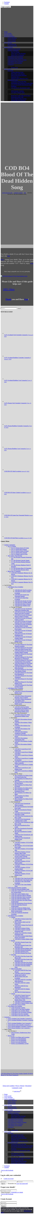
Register (3, 1206)
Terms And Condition (9, 1085)
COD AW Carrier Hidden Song (20, 894)
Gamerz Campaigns (13, 50)
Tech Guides (7, 69)
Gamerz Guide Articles (14, 49)
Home (6, 31)
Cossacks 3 (11, 64)
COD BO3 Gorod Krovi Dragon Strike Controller (24, 762)
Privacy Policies (20, 1085)
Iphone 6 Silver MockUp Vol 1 (19, 78)
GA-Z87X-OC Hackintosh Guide (20, 88)
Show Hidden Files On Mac (19, 98)
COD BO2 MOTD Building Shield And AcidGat (22, 974)
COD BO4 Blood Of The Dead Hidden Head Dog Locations (23, 664)
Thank (8, 299)
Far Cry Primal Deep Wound (19, 552)
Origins (13, 917)
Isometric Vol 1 (15, 77)
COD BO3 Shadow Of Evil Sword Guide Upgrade (22, 855)
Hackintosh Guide (13, 80)
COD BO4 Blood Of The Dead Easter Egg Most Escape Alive (23, 648)
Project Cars (14, 67)
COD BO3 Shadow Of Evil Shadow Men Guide (22, 852)
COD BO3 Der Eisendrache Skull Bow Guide (22, 813)
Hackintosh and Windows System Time (22, 83)
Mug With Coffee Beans (18, 74)
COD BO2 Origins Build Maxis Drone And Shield (23, 936)
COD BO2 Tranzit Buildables (23, 1001)
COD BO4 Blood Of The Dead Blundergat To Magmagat (23, 657)
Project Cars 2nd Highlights (18, 1042)
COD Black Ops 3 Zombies (15, 58)
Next (2, 259)
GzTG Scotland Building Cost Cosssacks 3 (19, 1023)
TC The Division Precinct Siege (20, 569)
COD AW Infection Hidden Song (20, 898)
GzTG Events (8, 42)
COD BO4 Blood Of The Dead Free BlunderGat (23, 673)
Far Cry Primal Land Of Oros (19, 554)
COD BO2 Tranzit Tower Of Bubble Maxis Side (23, 999)
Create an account (9, 1178)
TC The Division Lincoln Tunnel (20, 560)
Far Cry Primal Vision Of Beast (20, 551)
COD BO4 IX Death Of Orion (23, 601)
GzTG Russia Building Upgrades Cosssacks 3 (20, 1026)
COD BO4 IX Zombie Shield (23, 602)
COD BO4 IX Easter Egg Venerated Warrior (22, 595)
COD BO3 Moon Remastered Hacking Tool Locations (23, 696)
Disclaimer (28, 1085)
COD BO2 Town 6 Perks (18, 1004)
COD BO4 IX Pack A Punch (23, 604)
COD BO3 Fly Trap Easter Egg (23, 880)
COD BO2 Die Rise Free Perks (23, 962)
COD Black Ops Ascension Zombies (21, 1012)
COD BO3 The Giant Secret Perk (24, 878)
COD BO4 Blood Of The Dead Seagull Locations (23, 645)
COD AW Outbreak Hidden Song (20, 908)
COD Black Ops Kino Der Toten (20, 1015)
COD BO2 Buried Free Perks (23, 953)
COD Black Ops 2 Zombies (15, 61)
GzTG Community (9, 36)
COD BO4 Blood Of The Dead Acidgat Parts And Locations (23, 660)
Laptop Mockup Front (17, 72)
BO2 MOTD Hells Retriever (23, 992)
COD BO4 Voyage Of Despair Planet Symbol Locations (23, 615)
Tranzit (13, 993)
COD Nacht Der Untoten (18, 1007)
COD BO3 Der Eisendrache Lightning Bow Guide (22, 819)
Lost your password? (22, 1183)
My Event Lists (12, 44)
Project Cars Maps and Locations (20, 1037)
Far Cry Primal (15, 52)
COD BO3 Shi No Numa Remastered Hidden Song (22, 710)
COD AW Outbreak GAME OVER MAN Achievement (21, 910)
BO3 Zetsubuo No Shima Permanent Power (22, 790)
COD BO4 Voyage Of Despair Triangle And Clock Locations (23, 621)
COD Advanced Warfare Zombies (17, 60)
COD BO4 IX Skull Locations (23, 590)
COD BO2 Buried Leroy (22, 951)
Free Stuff (10, 70)
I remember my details (17, 1192)
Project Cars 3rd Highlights (18, 1040)
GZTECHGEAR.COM (7, 193)
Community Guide (17, 1088)
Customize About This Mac (18, 81)
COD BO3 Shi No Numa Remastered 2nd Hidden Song (23, 707)
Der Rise (13, 954)
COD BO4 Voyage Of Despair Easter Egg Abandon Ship (23, 609)
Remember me (12, 1183)
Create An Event (12, 45)
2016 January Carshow (17, 91)
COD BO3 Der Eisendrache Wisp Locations (22, 804)
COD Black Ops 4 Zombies (15, 56)
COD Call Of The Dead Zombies (20, 1009)
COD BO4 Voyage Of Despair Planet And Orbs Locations (23, 612)
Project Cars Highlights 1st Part (19, 1043)
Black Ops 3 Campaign (17, 55)
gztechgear (17, 1091)
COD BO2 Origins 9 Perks (22, 928)
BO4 (25, 193)
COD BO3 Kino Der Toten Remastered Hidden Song (22, 715)
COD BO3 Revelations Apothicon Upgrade (21, 732)
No (26, 1211)
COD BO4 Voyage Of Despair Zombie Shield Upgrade (23, 625)
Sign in (3, 1183)
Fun (26, 299)
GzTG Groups (12, 39)
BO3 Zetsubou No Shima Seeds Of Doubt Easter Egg (23, 776)
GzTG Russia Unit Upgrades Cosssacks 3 (19, 1025)
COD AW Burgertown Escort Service (21, 903)
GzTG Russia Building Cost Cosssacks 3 (19, 1028)
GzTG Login (7, 33)
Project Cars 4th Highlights (18, 1039)
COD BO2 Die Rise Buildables (23, 964)
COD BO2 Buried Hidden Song (24, 948)
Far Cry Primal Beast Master (19, 549)
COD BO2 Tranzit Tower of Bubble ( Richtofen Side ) (22, 995)
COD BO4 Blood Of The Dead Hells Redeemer (23, 667)
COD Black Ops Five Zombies (19, 1014)
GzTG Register (8, 35)
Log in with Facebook (7, 1170)
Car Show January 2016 (17, 92)
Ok (25, 1211)
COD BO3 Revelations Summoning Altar (21, 738)
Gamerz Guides (8, 47)
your (31, 263)
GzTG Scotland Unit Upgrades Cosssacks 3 (20, 1018)
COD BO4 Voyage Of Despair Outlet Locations (23, 618)
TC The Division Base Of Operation (21, 568)
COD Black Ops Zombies (15, 63)
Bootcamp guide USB (17, 97)
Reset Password (5, 1192)
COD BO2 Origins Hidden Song (24, 939)
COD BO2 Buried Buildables (23, 950)
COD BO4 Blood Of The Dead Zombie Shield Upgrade (23, 651)
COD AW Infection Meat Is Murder (21, 895)
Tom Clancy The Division (18, 53)
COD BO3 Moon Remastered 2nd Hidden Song (23, 699)
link (8, 256)
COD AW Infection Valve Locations (21, 897)
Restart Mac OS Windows (18, 100)
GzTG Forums (12, 41)
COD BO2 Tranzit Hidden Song (24, 1003)
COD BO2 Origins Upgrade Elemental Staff (22, 930)
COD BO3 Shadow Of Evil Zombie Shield (22, 868)
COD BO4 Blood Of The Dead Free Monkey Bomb (23, 670)
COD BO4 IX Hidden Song (22, 605)
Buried (13, 940)
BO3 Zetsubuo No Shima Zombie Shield (22, 796)
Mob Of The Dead (16, 968)
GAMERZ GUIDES (18, 193)
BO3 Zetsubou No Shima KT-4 (23, 788)
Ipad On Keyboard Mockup (19, 75)
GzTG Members (12, 38)
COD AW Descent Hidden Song (20, 889)
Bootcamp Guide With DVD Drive (21, 95)
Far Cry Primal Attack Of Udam (20, 548)
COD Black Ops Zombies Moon (20, 1010)
